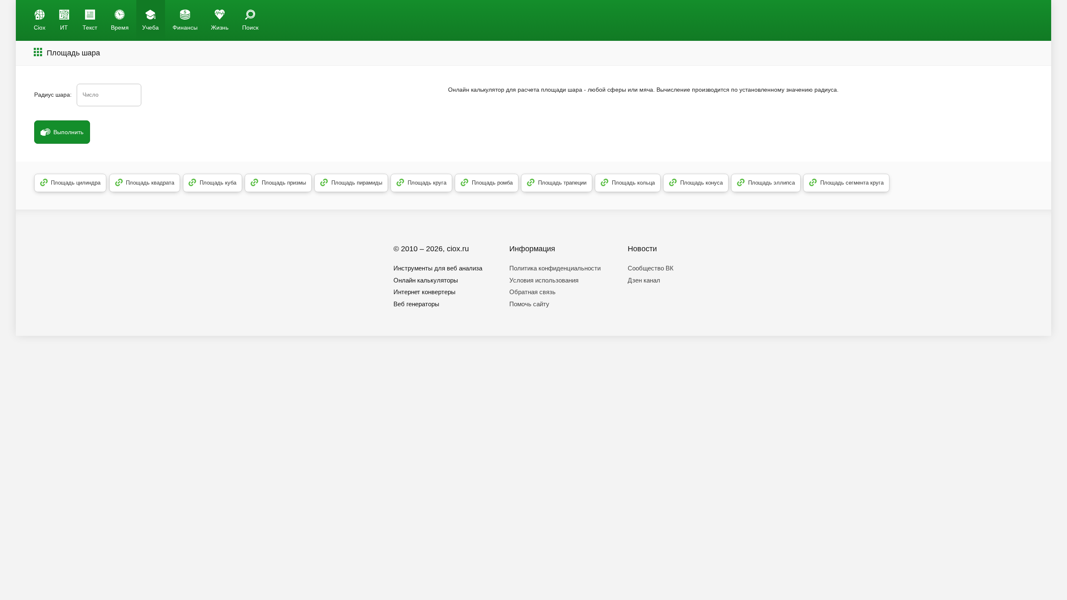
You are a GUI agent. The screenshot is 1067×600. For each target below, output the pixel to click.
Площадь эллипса (771, 183)
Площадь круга (427, 183)
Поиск (250, 27)
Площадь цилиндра (75, 183)
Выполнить (68, 132)
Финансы (185, 27)
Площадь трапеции (562, 183)
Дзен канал (644, 280)
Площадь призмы (284, 183)
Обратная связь (532, 291)
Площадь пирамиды (356, 183)
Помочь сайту (529, 304)
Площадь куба (218, 183)
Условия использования (544, 280)
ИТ (64, 27)
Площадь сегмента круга (852, 183)
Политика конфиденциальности (555, 268)
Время (120, 27)
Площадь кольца (633, 183)
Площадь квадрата (150, 183)
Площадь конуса (701, 183)
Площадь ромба (492, 183)
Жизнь (219, 27)
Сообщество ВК (651, 268)
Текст (90, 27)
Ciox (39, 27)
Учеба (150, 27)
